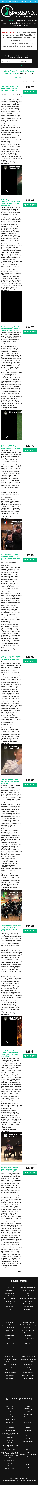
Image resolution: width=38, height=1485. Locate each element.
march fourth (9, 1469)
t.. (28, 1467)
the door (9, 1443)
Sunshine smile (10, 1419)
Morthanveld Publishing (28, 1325)
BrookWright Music (9, 1304)
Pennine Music (10, 1356)
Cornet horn (10, 1409)
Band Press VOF (10, 1296)
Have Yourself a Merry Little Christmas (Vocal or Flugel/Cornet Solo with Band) (11, 928)
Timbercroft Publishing (28, 1359)
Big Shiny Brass (10, 1301)
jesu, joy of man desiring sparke (10, 1434)
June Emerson (9, 1327)
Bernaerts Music (9, 1298)
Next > (19, 83)
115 (9, 1414)
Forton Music (28, 1301)
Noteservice (28, 1333)
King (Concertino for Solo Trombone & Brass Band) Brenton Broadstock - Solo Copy (10, 557)
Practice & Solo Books (22, 57)
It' (28, 1433)
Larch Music (10, 1344)
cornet (10, 1463)
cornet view (28, 1414)
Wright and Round (28, 1375)
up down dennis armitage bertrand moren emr (9, 1446)
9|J (10, 1411)
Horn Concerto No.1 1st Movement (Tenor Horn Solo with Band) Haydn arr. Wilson (11, 89)
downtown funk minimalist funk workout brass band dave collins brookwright (9, 1453)
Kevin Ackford (9, 1335)
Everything (9, 1437)
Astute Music (9, 1293)
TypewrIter (28, 1430)
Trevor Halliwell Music (28, 1362)
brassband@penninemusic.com (19, 25)
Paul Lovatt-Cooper (10, 1449)
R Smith (9, 1367)
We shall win (28, 1417)
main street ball (9, 1417)
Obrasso (28, 1335)
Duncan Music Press (28, 1290)
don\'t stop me (9, 1466)
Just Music (9, 1330)
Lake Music (9, 1341)
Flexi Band (29, 56)
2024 (28, 1406)
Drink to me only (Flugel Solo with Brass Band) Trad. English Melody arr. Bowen (11, 328)
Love (28, 1411)
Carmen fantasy (9, 1460)
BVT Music (9, 1306)
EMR (28, 1293)
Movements (28, 1422)
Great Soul (9, 1422)
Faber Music (28, 1296)
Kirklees (9, 1338)
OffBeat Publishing (28, 1338)
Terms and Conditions (8, 1480)
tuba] (28, 1449)
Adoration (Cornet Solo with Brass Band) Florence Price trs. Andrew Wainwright (11, 657)
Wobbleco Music (28, 1370)
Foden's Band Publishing (28, 1298)
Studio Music (9, 1375)
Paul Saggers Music (28, 1341)
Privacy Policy (18, 1480)
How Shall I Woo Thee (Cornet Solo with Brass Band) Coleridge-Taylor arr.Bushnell (9, 1053)
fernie (28, 1428)
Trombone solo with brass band (28, 1455)
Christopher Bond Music (28, 1288)
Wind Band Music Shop (30, 1)
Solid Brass (9, 1370)
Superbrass (9, 1378)
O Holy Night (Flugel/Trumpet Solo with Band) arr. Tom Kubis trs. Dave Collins (10, 202)
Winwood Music (28, 1367)
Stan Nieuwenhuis (10, 1373)
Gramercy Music (28, 1306)
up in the (10, 1440)
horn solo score (10, 1430)
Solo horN (9, 1406)
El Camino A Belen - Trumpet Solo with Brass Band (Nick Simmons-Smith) (11, 446)
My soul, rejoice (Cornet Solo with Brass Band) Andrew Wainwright (9, 1169)
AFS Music (9, 1290)
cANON (28, 1459)
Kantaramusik (9, 1333)
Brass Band (5, 56)
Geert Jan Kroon (28, 1304)
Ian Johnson (10, 1322)
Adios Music (10, 1288)
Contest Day (28, 1409)
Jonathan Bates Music (10, 1325)
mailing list (12, 20)
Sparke (28, 1436)
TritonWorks (28, 1364)
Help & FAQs (19, 65)
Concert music (28, 1441)
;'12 (10, 1458)
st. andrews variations (28, 1444)
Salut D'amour (9, 1428)
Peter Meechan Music (10, 1359)
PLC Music (9, 1362)
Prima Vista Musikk (10, 1364)
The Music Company (28, 1356)
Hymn (28, 1464)
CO (28, 1462)
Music (28, 1452)
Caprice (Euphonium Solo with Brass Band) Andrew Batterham (10, 781)
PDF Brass (28, 1344)
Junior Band (22, 56)
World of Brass (28, 1373)
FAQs (24, 1480)
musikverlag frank (28, 1330)
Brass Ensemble (13, 56)
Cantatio (9, 1309)
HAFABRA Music (28, 1309)
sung (28, 1438)
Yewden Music (28, 1378)
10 (33, 81)
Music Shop (28, 1327)
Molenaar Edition (28, 1322)
